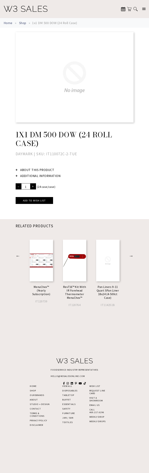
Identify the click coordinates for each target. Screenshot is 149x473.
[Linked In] (72, 383)
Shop (22, 23)
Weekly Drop (96, 416)
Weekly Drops (97, 421)
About (34, 399)
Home (8, 23)
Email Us (94, 405)
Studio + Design (40, 404)
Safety (66, 408)
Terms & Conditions (37, 414)
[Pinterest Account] (76, 383)
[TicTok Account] (85, 383)
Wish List (94, 386)
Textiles (67, 422)
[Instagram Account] (68, 383)
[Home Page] (25, 9)
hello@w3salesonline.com (68, 376)
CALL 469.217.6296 (96, 411)
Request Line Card (97, 392)
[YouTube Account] (80, 383)
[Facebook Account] (64, 383)
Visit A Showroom (96, 399)
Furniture (68, 413)
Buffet (66, 399)
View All (67, 386)
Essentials (69, 404)
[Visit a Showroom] (123, 9)
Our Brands (37, 395)
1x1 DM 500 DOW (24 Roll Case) (54, 23)
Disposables (69, 390)
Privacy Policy (38, 420)
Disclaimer (36, 425)
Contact (35, 408)
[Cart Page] (129, 9)
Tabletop (68, 395)
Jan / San (67, 417)
